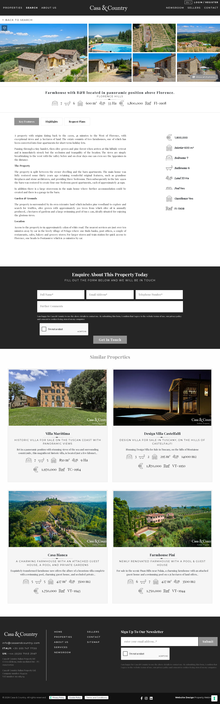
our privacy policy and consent (166, 667)
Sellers (194, 7)
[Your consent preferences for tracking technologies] (214, 698)
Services (61, 647)
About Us (49, 7)
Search (32, 7)
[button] (188, 2)
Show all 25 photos (205, 77)
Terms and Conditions (96, 697)
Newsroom (175, 7)
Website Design (184, 697)
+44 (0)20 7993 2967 (19, 653)
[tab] (26, 122)
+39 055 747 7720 (19, 648)
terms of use (159, 316)
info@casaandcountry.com (21, 643)
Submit (208, 641)
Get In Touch (110, 339)
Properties (12, 7)
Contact (211, 7)
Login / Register (206, 2)
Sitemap (93, 642)
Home (58, 631)
